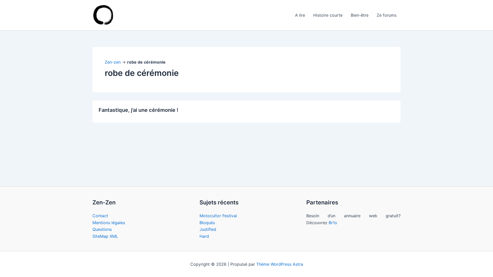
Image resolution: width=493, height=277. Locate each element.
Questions (102, 229)
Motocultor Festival (218, 215)
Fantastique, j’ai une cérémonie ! (138, 110)
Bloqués (207, 222)
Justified (208, 229)
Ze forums (386, 15)
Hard (204, 236)
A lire (300, 15)
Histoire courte (328, 15)
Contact (100, 215)
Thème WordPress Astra (279, 264)
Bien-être (359, 15)
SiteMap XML (105, 236)
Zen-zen (113, 62)
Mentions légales (108, 222)
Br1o (333, 222)
